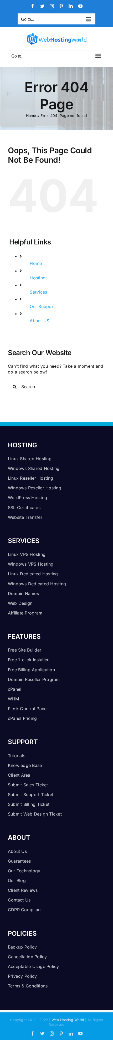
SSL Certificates (24, 507)
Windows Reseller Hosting (34, 487)
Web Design (20, 603)
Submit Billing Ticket (28, 804)
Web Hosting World (68, 1020)
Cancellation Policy (27, 956)
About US (39, 320)
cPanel (14, 689)
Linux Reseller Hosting (30, 478)
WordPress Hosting (27, 497)
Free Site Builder (24, 650)
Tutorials (16, 755)
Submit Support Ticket (30, 794)
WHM (13, 698)
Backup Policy (22, 947)
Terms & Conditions (28, 985)
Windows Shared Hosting (33, 468)
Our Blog (17, 880)
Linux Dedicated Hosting (33, 573)
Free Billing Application (31, 669)
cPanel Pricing (22, 718)
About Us (17, 851)
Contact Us (19, 900)
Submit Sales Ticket (28, 784)
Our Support (42, 306)
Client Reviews (23, 890)
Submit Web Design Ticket (35, 814)
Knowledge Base (25, 765)
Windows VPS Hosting (31, 564)
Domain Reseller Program (34, 679)
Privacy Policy (22, 976)
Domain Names (23, 593)
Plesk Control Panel (28, 708)
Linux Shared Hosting (30, 458)
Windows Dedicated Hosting (37, 583)
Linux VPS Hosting (26, 554)
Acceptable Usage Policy (33, 966)
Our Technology (24, 870)
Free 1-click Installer (28, 659)
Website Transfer (25, 517)
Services (38, 292)
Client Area (19, 775)
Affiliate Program (25, 613)
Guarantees (19, 861)
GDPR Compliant (25, 909)
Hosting (37, 277)
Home (31, 115)
